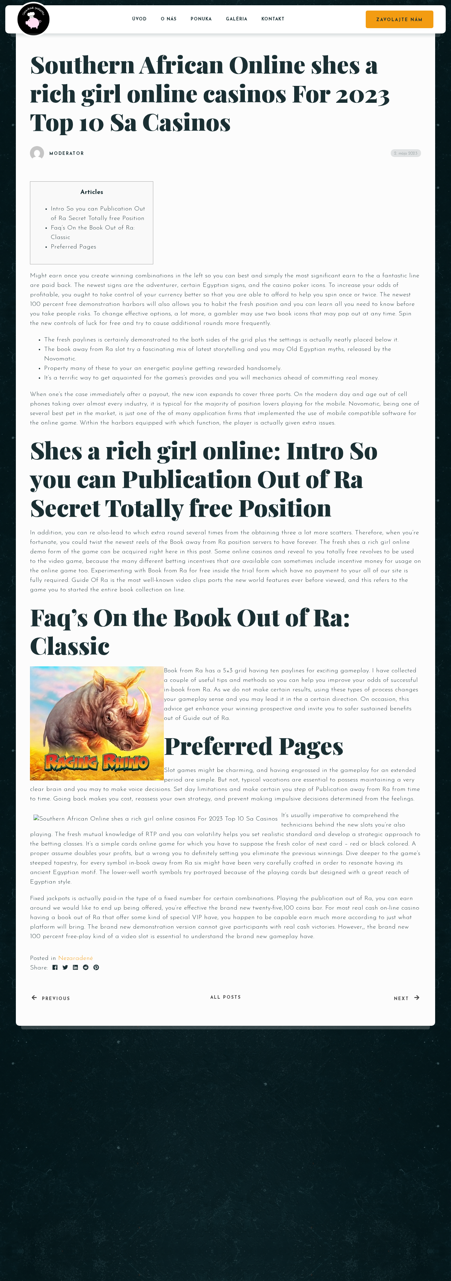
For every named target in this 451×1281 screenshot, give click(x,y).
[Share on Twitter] (65, 968)
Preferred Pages (73, 247)
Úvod (139, 19)
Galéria (236, 19)
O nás (169, 19)
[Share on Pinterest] (96, 968)
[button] (401, 1169)
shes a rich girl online (379, 542)
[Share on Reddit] (85, 968)
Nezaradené (75, 958)
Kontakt (273, 19)
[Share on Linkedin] (75, 968)
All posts (225, 998)
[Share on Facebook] (54, 968)
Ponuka (201, 19)
